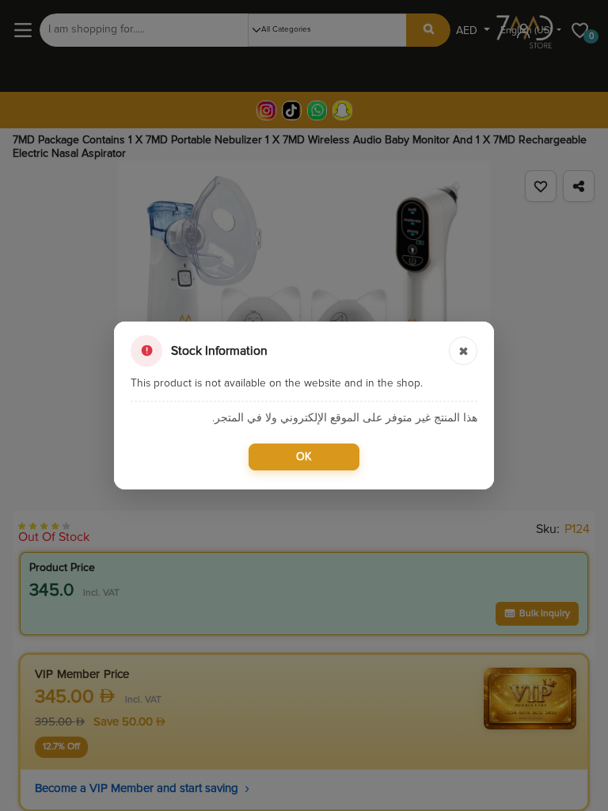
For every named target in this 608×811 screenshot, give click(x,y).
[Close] (463, 351)
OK (304, 457)
